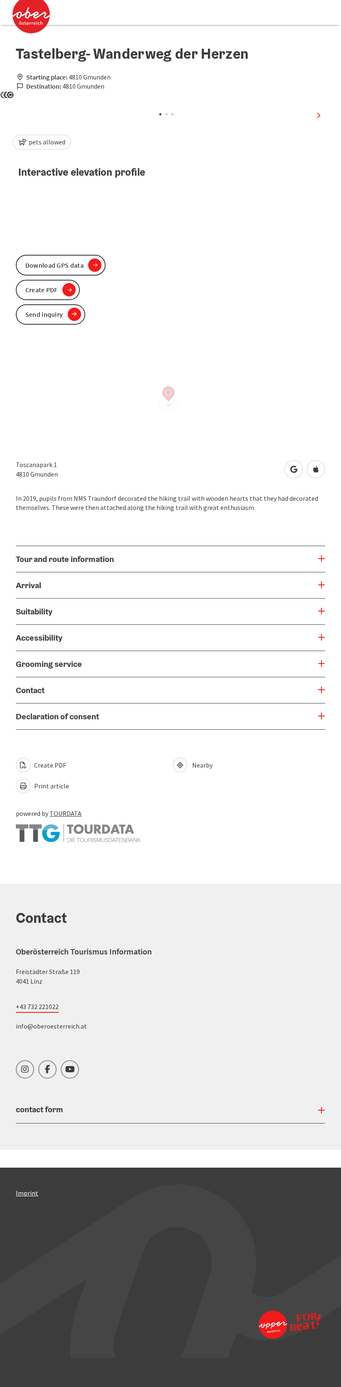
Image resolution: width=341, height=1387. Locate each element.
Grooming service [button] (49, 664)
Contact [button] (30, 690)
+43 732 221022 (37, 1006)
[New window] (78, 829)
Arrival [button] (28, 585)
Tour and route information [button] (65, 559)
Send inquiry (44, 314)
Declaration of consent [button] (57, 716)
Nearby (201, 765)
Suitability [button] (34, 611)
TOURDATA (65, 813)
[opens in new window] (286, 1324)
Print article (51, 786)
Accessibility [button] (39, 637)
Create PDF (49, 765)
